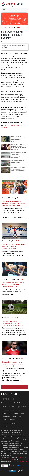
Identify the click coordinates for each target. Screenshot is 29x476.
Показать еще (14, 387)
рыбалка (13, 125)
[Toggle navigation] (4, 10)
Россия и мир (6, 413)
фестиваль (4, 127)
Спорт (22, 413)
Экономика (5, 410)
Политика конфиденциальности (11, 423)
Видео (14, 416)
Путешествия (6, 416)
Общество (12, 407)
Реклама (12, 420)
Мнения (14, 410)
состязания (19, 125)
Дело (20, 410)
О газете (4, 420)
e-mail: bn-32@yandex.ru (20, 461)
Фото (20, 416)
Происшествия (21, 407)
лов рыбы (7, 125)
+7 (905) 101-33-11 (8, 459)
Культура (15, 413)
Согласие (4, 426)
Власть (4, 407)
